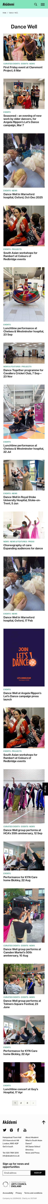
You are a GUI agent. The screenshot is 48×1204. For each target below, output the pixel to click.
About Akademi (31, 1137)
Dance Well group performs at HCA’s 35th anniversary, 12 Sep (22, 832)
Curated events (11, 64)
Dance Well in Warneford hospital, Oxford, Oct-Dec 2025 (23, 196)
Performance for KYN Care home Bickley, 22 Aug (20, 879)
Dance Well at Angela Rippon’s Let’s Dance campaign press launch (22, 696)
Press (31, 542)
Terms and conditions (33, 1193)
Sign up (38, 1173)
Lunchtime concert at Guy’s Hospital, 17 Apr (20, 1091)
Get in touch (8, 1146)
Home (4, 13)
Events (24, 64)
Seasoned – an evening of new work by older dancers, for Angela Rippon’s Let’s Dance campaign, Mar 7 (22, 120)
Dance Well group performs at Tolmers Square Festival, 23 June (22, 1004)
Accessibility (8, 1193)
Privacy (19, 1193)
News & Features (11, 367)
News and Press (32, 1153)
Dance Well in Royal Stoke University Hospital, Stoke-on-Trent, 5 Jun (22, 500)
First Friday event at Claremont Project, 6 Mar (22, 69)
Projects (17, 249)
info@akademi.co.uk (11, 1156)
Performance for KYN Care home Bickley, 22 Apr (20, 1052)
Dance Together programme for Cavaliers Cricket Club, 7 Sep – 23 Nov (23, 373)
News (32, 64)
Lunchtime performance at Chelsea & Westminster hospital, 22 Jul (23, 449)
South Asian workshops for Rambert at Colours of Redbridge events (20, 256)
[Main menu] (43, 4)
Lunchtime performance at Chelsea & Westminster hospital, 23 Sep (23, 331)
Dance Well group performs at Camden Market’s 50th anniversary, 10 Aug (22, 952)
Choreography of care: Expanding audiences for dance (23, 547)
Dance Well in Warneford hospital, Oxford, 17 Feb (18, 619)
